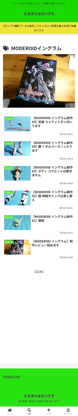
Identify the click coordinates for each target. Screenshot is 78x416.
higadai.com (11, 376)
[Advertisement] (39, 313)
